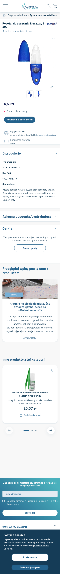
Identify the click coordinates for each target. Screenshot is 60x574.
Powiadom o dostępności (20, 119)
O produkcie (11, 153)
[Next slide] (51, 430)
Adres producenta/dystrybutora (26, 216)
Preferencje (30, 557)
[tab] (26, 430)
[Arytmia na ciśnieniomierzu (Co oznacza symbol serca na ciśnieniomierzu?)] (30, 289)
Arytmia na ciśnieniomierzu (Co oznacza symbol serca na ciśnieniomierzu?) (30, 307)
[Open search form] (49, 6)
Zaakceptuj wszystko (30, 567)
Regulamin (43, 501)
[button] (30, 94)
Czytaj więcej (30, 337)
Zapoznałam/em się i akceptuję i (32, 502)
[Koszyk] (55, 7)
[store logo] (30, 6)
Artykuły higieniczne (17, 15)
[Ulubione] (53, 38)
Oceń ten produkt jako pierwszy (17, 31)
